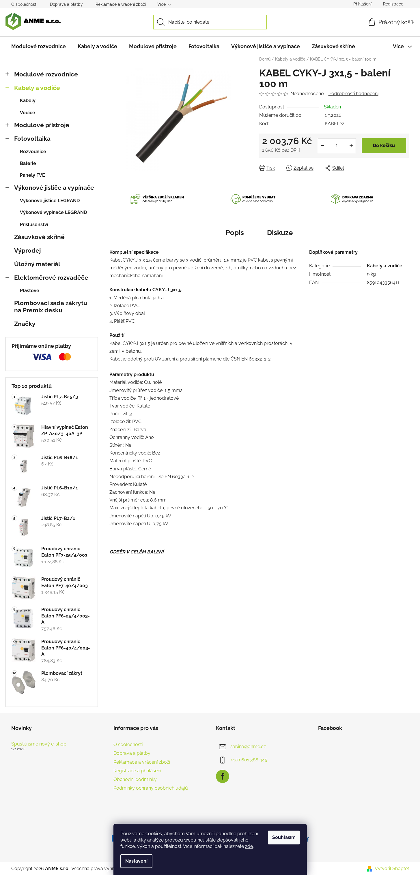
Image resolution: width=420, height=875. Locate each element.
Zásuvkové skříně (39, 237)
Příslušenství (34, 224)
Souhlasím (284, 837)
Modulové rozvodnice (46, 74)
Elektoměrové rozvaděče (51, 277)
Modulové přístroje (41, 125)
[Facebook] (222, 776)
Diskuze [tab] (280, 232)
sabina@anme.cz (248, 746)
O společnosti (24, 4)
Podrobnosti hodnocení (353, 93)
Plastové (29, 290)
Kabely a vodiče (37, 87)
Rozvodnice (33, 151)
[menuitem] (38, 46)
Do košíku (384, 145)
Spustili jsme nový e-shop (38, 744)
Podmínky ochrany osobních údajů (150, 788)
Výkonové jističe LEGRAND (50, 200)
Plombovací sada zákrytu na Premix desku (50, 306)
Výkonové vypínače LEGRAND (53, 212)
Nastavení (136, 861)
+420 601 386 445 (248, 760)
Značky (25, 323)
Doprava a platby (66, 4)
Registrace (393, 4)
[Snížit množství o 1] (322, 145)
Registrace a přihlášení (137, 770)
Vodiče (27, 112)
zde (249, 846)
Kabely (28, 100)
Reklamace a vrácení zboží (121, 4)
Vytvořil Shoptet (392, 868)
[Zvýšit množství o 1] (351, 145)
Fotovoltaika (32, 138)
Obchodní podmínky (135, 779)
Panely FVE (32, 175)
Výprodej (27, 250)
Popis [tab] (235, 232)
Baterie (28, 163)
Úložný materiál (37, 264)
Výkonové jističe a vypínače (54, 187)
